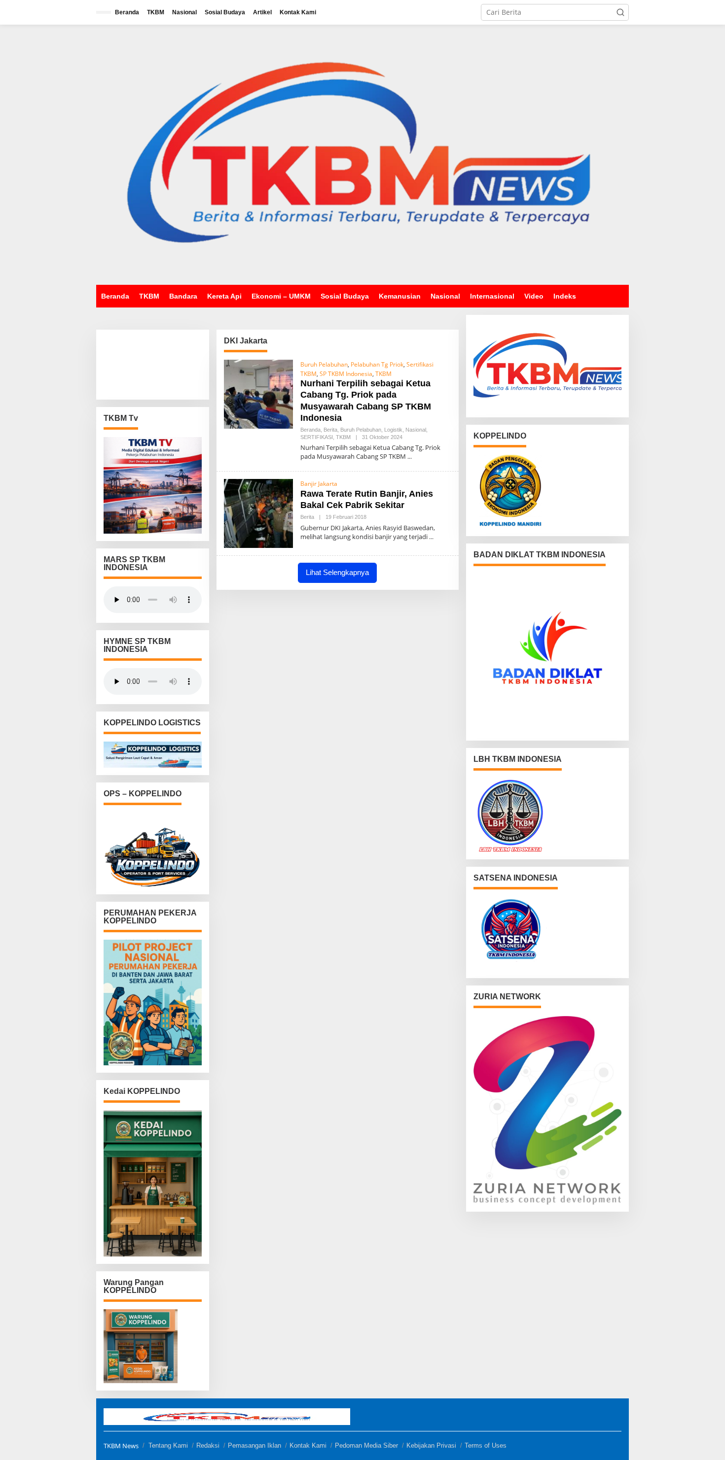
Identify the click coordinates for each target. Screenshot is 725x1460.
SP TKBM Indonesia (346, 374)
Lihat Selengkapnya (337, 572)
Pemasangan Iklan (254, 1445)
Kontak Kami (308, 1445)
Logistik (393, 430)
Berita (330, 430)
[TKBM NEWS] (362, 154)
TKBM (383, 374)
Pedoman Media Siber (366, 1445)
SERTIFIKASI (316, 437)
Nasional (415, 430)
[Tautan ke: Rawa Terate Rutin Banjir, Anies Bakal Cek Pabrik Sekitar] (258, 512)
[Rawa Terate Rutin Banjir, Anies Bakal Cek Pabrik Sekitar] (431, 537)
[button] (620, 12)
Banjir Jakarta (318, 483)
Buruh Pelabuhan (324, 364)
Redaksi (207, 1445)
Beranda (310, 430)
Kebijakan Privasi (431, 1445)
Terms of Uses (486, 1445)
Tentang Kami (168, 1445)
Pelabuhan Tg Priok (377, 364)
